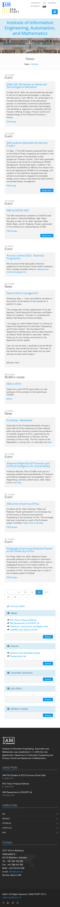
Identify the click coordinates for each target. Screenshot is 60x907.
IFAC (4, 832)
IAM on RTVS (14, 383)
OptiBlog (35, 6)
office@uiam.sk (16, 871)
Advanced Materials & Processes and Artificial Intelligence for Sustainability (28, 465)
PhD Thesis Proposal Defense (23, 619)
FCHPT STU (7, 828)
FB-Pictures (12, 230)
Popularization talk (18, 656)
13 (46, 592)
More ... (30, 50)
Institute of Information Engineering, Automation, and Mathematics (30, 28)
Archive (34, 64)
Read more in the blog (33, 522)
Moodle (52, 3)
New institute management (22, 293)
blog (19, 482)
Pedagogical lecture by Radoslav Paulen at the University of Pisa (29, 550)
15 (15, 596)
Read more (47, 190)
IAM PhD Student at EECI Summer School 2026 (24, 775)
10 (25, 592)
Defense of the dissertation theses (25, 652)
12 (39, 592)
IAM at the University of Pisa (23, 503)
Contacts (35, 3)
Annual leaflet (17, 606)
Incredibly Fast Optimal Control (23, 629)
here (49, 442)
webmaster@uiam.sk (12, 897)
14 (8, 596)
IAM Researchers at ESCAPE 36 (24, 623)
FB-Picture (11, 121)
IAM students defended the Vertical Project (27, 144)
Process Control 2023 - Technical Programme (25, 257)
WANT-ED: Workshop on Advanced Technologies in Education (27, 86)
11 (32, 592)
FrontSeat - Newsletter (20, 420)
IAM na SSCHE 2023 (18, 210)
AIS (44, 3)
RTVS (9, 398)
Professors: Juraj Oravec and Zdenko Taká (29, 626)
